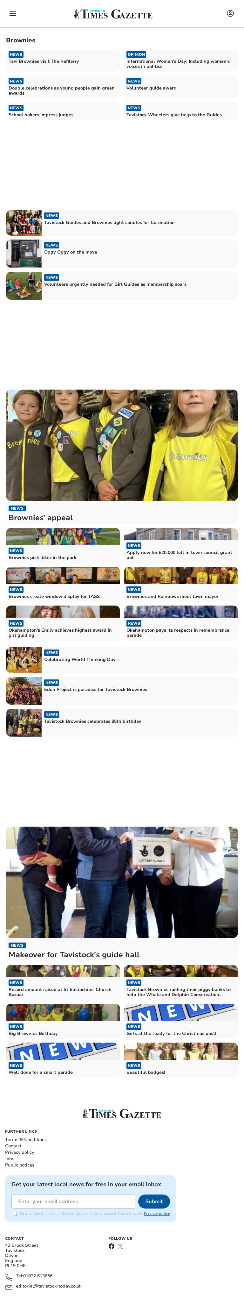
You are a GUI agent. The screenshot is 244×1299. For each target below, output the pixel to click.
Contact (13, 1146)
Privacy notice (157, 1213)
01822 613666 (37, 1276)
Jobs (9, 1159)
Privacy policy (19, 1152)
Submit (154, 1201)
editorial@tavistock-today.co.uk (48, 1286)
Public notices (19, 1165)
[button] (12, 13)
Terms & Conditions (26, 1140)
